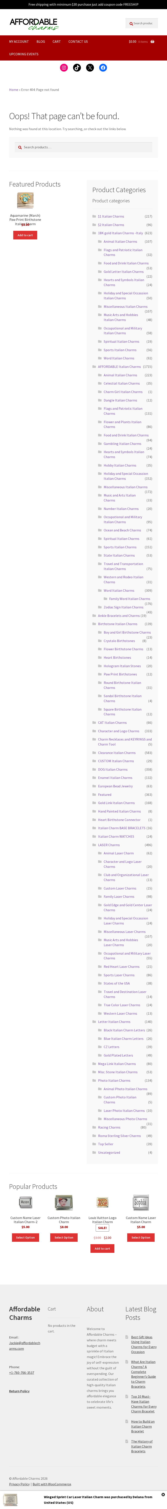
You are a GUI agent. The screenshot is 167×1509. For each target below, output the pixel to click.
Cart (57, 41)
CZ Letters (111, 1047)
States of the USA (117, 983)
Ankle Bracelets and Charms (119, 615)
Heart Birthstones (117, 657)
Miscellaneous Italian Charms (126, 306)
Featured (104, 794)
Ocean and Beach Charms (122, 530)
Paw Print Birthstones (120, 674)
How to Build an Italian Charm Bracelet (143, 1426)
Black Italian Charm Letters (124, 1030)
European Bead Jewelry (115, 786)
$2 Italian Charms (111, 225)
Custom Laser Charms (120, 888)
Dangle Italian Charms (120, 400)
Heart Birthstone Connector (119, 820)
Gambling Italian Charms (122, 443)
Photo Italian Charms (114, 1080)
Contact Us (78, 41)
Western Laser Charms (120, 1013)
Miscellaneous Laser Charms (125, 931)
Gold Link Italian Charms (116, 803)
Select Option (25, 1237)
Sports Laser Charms (119, 975)
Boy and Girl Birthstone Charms (127, 632)
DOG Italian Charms (113, 769)
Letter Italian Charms (114, 1021)
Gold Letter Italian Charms (124, 271)
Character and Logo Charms (118, 731)
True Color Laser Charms (122, 1005)
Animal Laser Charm (119, 853)
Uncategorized (109, 1152)
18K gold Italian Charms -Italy (120, 233)
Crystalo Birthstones (119, 641)
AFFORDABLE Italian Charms (119, 366)
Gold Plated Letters (118, 1055)
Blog (41, 41)
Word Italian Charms (119, 358)
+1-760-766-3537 (21, 1372)
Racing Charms (109, 1127)
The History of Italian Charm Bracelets (142, 1446)
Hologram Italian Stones (122, 666)
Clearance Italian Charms (117, 752)
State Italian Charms (119, 555)
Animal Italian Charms (120, 241)
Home (13, 89)
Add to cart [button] (25, 235)
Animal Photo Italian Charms (125, 1089)
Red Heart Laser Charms (122, 966)
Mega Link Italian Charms (117, 1064)
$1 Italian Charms (111, 216)
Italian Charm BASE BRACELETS (121, 828)
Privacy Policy (19, 1484)
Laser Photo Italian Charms (124, 1110)
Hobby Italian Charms (120, 465)
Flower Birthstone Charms (123, 649)
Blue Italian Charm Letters (124, 1038)
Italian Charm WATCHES (116, 836)
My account (19, 41)
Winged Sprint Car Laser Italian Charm (74, 1497)
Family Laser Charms (119, 896)
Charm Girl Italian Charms (123, 392)
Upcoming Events (23, 54)
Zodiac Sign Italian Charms (124, 607)
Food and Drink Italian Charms (126, 263)
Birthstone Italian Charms (117, 624)
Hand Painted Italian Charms (119, 811)
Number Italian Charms (121, 508)
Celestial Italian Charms (122, 383)
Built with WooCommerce (52, 1484)
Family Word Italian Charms (129, 598)
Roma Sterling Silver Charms (119, 1136)
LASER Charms (109, 845)
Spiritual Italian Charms (121, 341)
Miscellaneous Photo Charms (125, 1119)
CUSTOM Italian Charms (116, 761)
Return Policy (19, 1391)
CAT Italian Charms (112, 722)
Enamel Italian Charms (115, 777)
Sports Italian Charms (120, 350)
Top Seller (105, 1144)
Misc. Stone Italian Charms (118, 1072)
